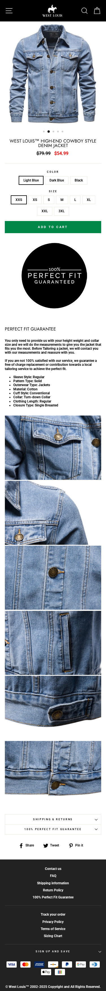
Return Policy (53, 890)
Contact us (53, 869)
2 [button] (48, 131)
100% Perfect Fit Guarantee (53, 829)
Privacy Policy (53, 922)
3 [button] (54, 132)
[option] (53, 73)
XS (35, 200)
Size (53, 191)
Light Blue (31, 180)
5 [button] (63, 132)
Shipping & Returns (53, 819)
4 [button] (58, 132)
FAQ (53, 876)
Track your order (53, 914)
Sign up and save (53, 951)
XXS (19, 200)
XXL (45, 211)
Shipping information (53, 883)
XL (89, 200)
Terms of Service (53, 929)
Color (53, 171)
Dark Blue (56, 180)
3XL (61, 211)
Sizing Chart (53, 936)
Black (79, 180)
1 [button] (44, 132)
